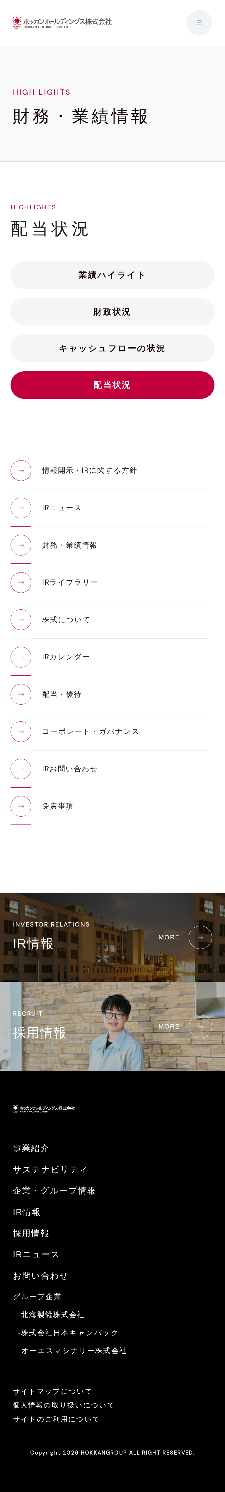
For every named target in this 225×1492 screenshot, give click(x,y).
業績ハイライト (112, 275)
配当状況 (112, 384)
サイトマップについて (53, 1391)
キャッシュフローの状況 (112, 348)
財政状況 (112, 311)
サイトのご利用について (56, 1419)
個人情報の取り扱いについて (64, 1405)
